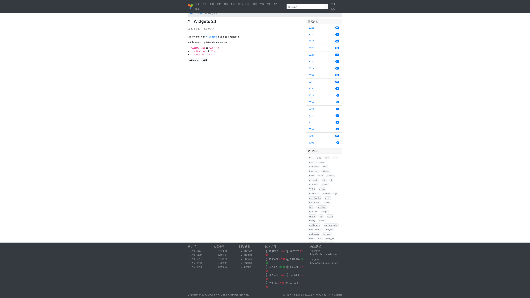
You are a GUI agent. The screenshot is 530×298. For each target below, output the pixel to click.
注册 (333, 3)
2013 (323, 108)
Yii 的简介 (197, 251)
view (322, 162)
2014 (323, 102)
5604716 (294, 267)
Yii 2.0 (312, 189)
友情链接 (337, 294)
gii (336, 193)
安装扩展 (222, 263)
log (321, 216)
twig (311, 207)
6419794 (294, 275)
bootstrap (313, 171)
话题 (255, 3)
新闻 (199, 13)
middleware (314, 225)
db (332, 180)
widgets (193, 60)
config (312, 220)
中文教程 (222, 259)
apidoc (330, 175)
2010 (323, 129)
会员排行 (248, 267)
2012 (323, 115)
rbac (320, 238)
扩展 (233, 3)
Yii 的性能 (197, 263)
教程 (226, 3)
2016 (323, 88)
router (322, 220)
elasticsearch (315, 229)
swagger (330, 238)
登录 (333, 9)
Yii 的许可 (197, 267)
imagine (326, 234)
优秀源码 (222, 267)
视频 (262, 3)
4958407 (273, 259)
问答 (247, 3)
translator (322, 207)
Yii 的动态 (197, 255)
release (326, 171)
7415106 (273, 282)
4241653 (273, 251)
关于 (204, 3)
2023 (323, 41)
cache (325, 184)
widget (324, 211)
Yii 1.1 (320, 175)
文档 (219, 3)
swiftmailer (314, 234)
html (325, 166)
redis (311, 175)
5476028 (295, 259)
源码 (240, 3)
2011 (323, 122)
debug (312, 162)
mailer (328, 198)
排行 (276, 3)
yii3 (205, 60)
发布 (327, 157)
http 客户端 (314, 202)
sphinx (312, 216)
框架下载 (222, 255)
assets (330, 216)
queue (326, 202)
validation (313, 184)
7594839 (293, 282)
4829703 (294, 251)
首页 (197, 3)
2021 (323, 54)
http (324, 180)
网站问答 (248, 251)
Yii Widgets (211, 36)
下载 (212, 3)
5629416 (273, 275)
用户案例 (248, 259)
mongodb (313, 180)
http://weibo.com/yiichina (323, 254)
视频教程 (248, 263)
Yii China (222, 294)
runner (322, 189)
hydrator (313, 211)
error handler (315, 198)
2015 (323, 95)
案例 (269, 3)
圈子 (197, 9)
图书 (311, 238)
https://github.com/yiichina (324, 263)
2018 (323, 75)
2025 (323, 27)
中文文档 (222, 251)
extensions (314, 193)
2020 (323, 61)
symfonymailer (330, 225)
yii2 (334, 157)
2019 (323, 68)
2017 (323, 81)
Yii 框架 (296, 294)
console (326, 193)
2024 (323, 34)
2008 (323, 142)
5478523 (273, 267)
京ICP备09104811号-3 (321, 294)
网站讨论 (248, 255)
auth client (314, 166)
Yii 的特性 (197, 259)
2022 (323, 48)
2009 (323, 136)
